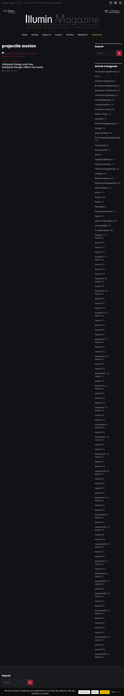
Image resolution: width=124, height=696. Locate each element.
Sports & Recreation (104, 220)
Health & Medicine (103, 159)
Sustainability (101, 225)
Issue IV (98, 252)
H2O (97, 154)
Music (97, 192)
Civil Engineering (102, 100)
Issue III (98, 247)
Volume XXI (100, 573)
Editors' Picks (101, 114)
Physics (98, 197)
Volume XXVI (100, 654)
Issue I (98, 238)
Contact (58, 34)
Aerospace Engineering (105, 71)
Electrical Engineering (105, 123)
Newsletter (83, 34)
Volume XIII (100, 437)
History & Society (102, 164)
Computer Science (103, 109)
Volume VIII (100, 373)
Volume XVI (100, 514)
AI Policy (70, 34)
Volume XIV (100, 454)
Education (99, 118)
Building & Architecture (105, 90)
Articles (34, 34)
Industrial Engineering (105, 169)
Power (98, 202)
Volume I (99, 235)
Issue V (98, 334)
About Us (46, 34)
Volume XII (100, 424)
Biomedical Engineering (105, 85)
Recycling (99, 206)
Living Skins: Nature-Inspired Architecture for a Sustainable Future (55, 3)
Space (97, 216)
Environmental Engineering (107, 137)
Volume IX (99, 291)
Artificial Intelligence (104, 81)
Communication (102, 104)
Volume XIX (100, 471)
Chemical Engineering (105, 95)
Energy (98, 128)
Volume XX (100, 561)
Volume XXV (100, 637)
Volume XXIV (100, 610)
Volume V (99, 312)
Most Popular (101, 187)
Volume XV (100, 497)
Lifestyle (99, 173)
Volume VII (100, 356)
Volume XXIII (100, 593)
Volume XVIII (100, 544)
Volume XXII (14, 61)
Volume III (99, 278)
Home (24, 34)
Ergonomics (100, 145)
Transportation (102, 230)
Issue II (4, 61)
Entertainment (101, 133)
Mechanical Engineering (106, 183)
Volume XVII (100, 527)
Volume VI (99, 339)
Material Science (102, 178)
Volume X (99, 385)
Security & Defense (103, 211)
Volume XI (99, 407)
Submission (97, 34)
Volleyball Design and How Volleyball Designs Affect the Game (22, 66)
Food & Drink (101, 150)
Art (96, 76)
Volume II (99, 256)
